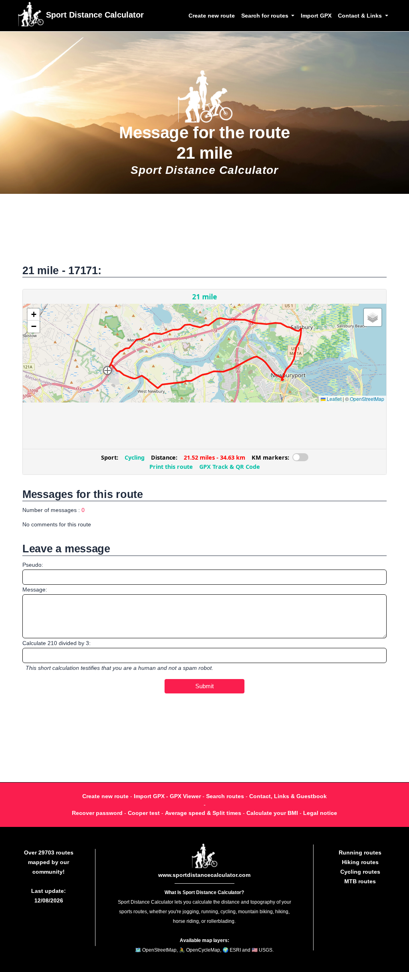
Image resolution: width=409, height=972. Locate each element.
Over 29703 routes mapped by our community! (48, 862)
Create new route (212, 15)
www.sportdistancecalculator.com (204, 875)
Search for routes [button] (265, 15)
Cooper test (144, 813)
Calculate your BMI (272, 813)
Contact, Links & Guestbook (288, 796)
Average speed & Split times (203, 813)
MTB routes (360, 881)
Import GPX (316, 15)
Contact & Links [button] (360, 15)
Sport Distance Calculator (94, 14)
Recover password (97, 813)
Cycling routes (360, 871)
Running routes (360, 852)
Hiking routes (360, 862)
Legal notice (320, 813)
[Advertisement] (204, 233)
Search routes (225, 796)
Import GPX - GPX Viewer (167, 796)
